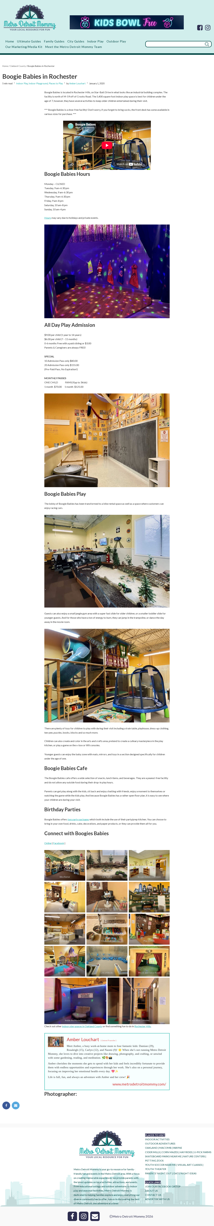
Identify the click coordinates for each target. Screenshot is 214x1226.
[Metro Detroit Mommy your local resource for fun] (29, 17)
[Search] (207, 44)
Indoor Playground (38, 83)
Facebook (58, 843)
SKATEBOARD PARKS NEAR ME (163, 1156)
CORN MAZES (170, 1152)
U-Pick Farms (202, 1152)
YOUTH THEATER (155, 1168)
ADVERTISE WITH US (157, 1199)
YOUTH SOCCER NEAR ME (160, 1164)
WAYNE (177, 1147)
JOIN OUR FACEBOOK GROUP (162, 1186)
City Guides (75, 41)
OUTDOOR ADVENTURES (160, 1143)
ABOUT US (151, 1190)
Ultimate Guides (29, 41)
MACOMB (165, 1147)
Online (47, 843)
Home (9, 41)
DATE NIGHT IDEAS (184, 1173)
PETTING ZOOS (154, 1160)
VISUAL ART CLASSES (190, 1164)
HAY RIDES (186, 1152)
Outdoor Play (116, 41)
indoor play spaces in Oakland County (82, 1026)
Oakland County (18, 66)
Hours (47, 217)
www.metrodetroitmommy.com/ (139, 1084)
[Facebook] (200, 28)
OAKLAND (151, 1147)
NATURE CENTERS (194, 1156)
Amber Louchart (77, 83)
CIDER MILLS (152, 1152)
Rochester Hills (142, 1026)
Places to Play (56, 83)
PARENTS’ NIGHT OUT (158, 1173)
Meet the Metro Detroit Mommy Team (73, 47)
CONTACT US (153, 1194)
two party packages (78, 819)
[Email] (16, 1105)
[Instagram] (208, 28)
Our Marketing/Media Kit (23, 47)
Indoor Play (95, 41)
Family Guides (54, 41)
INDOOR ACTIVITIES (157, 1139)
